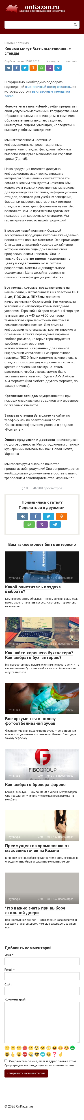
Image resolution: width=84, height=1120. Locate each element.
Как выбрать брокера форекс (35, 784)
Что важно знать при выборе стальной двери (35, 910)
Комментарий (15, 999)
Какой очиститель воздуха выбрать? (33, 589)
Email (9, 970)
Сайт (8, 985)
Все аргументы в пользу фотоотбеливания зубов (30, 721)
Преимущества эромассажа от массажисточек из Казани (37, 848)
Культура (53, 61)
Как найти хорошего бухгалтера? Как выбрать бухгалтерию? (39, 655)
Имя (8, 955)
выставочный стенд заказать (48, 87)
